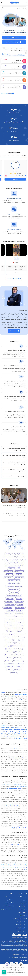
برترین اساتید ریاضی (21, 922)
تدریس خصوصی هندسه (16, 727)
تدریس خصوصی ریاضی (8, 942)
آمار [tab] (8, 155)
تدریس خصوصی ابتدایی (16, 758)
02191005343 (16, 954)
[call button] (4, 972)
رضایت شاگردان (22, 897)
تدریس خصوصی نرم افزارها (18, 735)
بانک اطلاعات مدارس (7, 906)
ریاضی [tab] (17, 155)
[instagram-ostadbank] (21, 960)
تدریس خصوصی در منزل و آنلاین (15, 941)
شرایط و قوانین (22, 912)
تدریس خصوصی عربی (7, 729)
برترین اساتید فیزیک (21, 925)
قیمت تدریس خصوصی (6, 909)
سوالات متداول (22, 906)
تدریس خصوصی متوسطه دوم (13, 805)
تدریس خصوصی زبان (6, 733)
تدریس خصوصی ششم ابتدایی (18, 945)
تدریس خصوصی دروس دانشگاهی (18, 748)
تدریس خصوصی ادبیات (21, 731)
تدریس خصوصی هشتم (7, 784)
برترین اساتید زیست (21, 931)
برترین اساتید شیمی (21, 928)
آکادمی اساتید (8, 903)
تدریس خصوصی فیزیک (8, 731)
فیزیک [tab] (3, 155)
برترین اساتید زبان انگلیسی (19, 918)
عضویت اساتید (8, 897)
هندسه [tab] (12, 155)
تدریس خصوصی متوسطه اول (14, 788)
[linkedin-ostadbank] (26, 960)
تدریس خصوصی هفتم (19, 784)
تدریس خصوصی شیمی (18, 729)
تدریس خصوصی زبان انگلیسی (19, 733)
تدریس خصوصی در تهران (19, 864)
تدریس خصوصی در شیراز (16, 866)
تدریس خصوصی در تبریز (16, 867)
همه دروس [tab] (23, 155)
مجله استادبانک (22, 909)
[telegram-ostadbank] (23, 960)
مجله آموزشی (9, 900)
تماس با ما (23, 903)
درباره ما (24, 900)
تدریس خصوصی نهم (21, 786)
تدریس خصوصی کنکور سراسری (19, 827)
